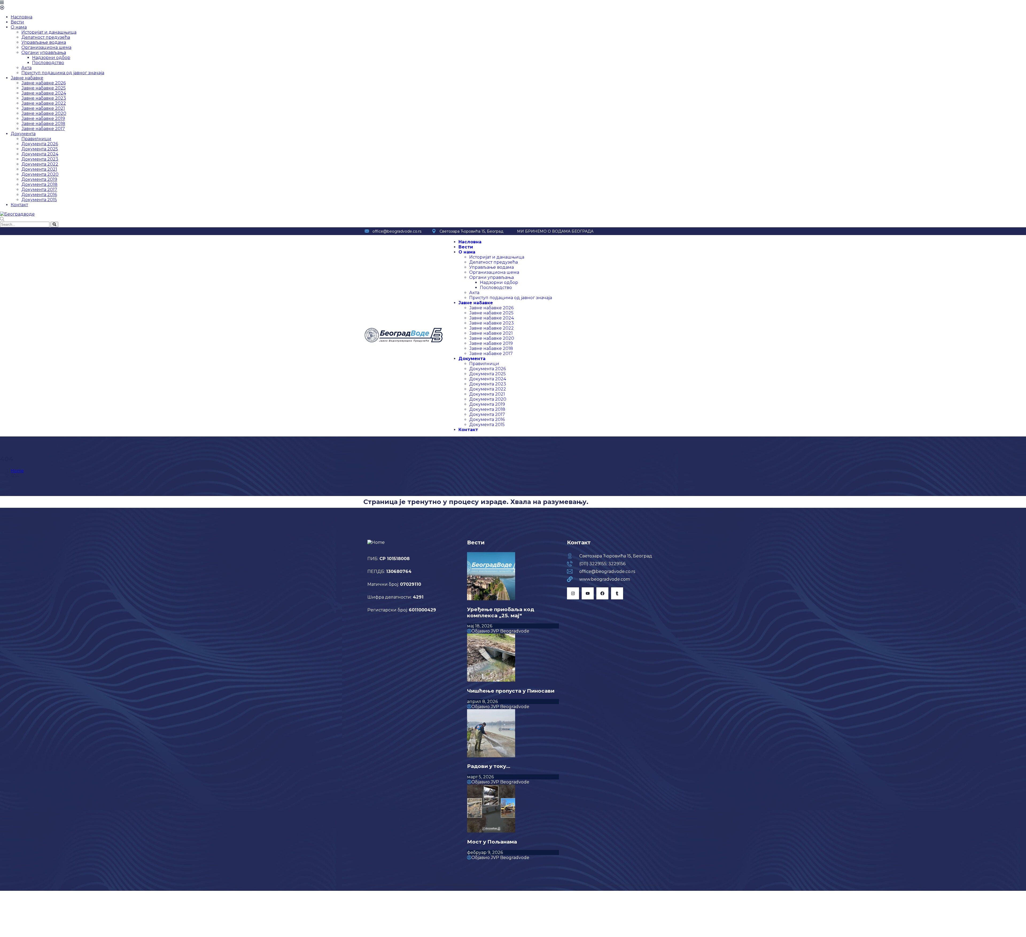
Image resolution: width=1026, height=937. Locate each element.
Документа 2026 (39, 143)
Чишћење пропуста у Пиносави (510, 691)
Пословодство (48, 62)
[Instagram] (573, 593)
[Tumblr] (617, 593)
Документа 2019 (39, 179)
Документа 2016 (39, 194)
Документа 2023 (39, 159)
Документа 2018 (39, 184)
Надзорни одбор (51, 57)
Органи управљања (43, 52)
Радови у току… (488, 766)
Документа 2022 (39, 164)
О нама (19, 27)
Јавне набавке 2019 (43, 118)
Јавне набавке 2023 (43, 98)
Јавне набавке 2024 (43, 93)
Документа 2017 (39, 189)
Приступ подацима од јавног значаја (62, 72)
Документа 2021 (39, 169)
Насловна (21, 16)
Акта (26, 67)
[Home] (403, 340)
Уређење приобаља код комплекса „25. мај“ (500, 612)
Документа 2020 (40, 174)
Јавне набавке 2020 (43, 113)
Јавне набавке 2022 (43, 103)
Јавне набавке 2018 (43, 123)
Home (17, 470)
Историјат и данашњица (48, 32)
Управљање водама (43, 42)
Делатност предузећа (45, 37)
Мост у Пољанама (492, 842)
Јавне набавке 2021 (43, 108)
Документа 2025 (39, 148)
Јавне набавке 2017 (43, 128)
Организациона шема (46, 47)
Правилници (36, 138)
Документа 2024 (39, 154)
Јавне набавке (27, 77)
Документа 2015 (39, 199)
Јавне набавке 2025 (43, 88)
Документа (23, 133)
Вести (17, 22)
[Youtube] (588, 593)
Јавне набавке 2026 (43, 82)
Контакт (19, 204)
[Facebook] (602, 593)
